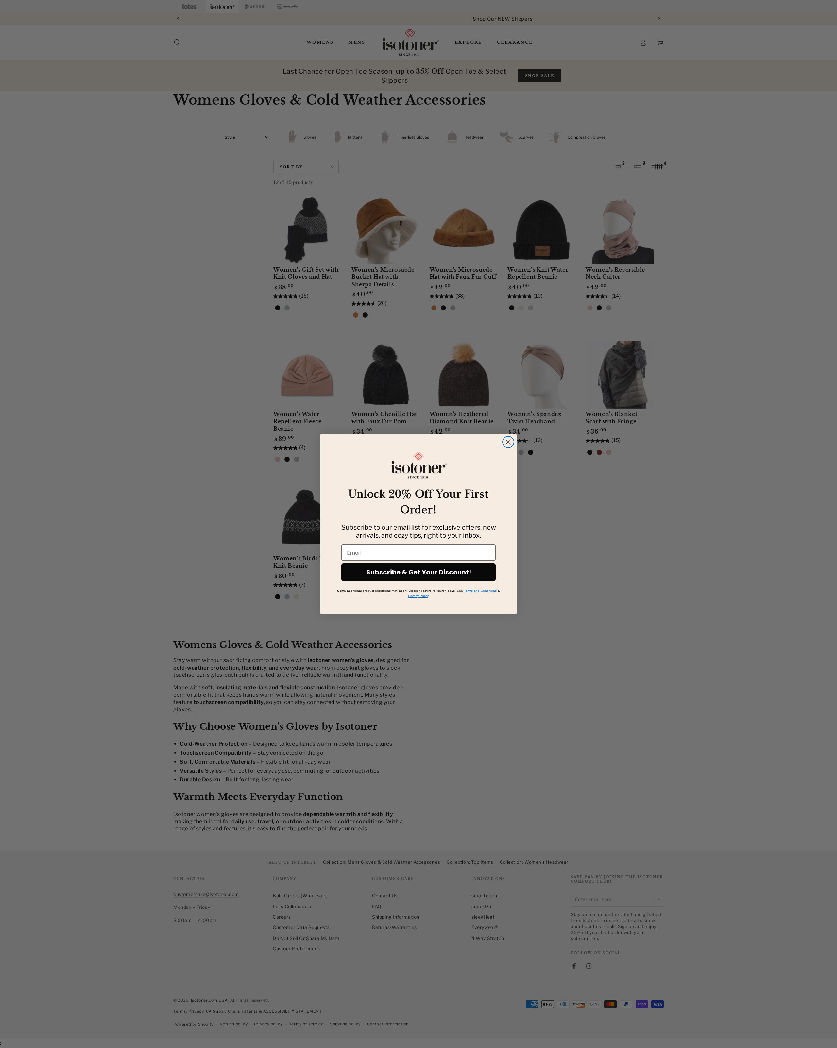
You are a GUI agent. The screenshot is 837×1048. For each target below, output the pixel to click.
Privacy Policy (418, 596)
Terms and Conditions (480, 590)
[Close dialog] (508, 442)
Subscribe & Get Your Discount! (418, 572)
